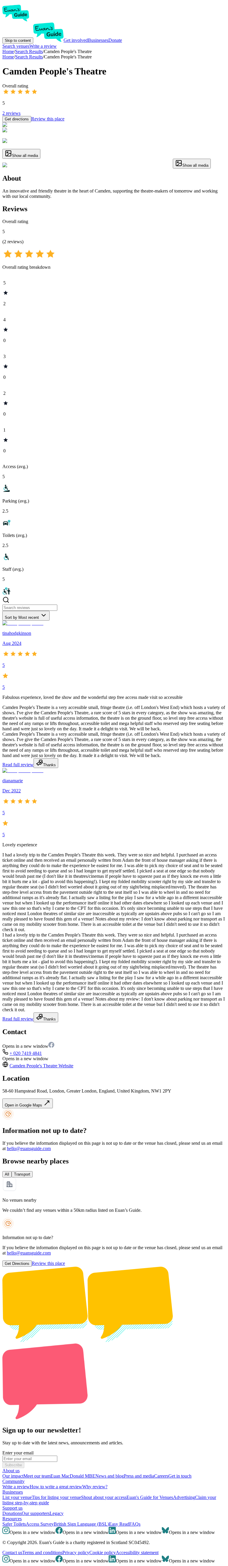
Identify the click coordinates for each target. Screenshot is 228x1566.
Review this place (47, 118)
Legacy (57, 1513)
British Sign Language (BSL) (81, 1524)
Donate (115, 40)
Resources (12, 1518)
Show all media (25, 155)
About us (11, 1470)
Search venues (15, 46)
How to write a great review (56, 1486)
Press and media (139, 1475)
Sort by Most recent (22, 617)
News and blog (109, 1475)
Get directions (17, 119)
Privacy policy (75, 1552)
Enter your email (18, 1452)
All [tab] (7, 1174)
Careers (161, 1475)
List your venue (17, 1497)
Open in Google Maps (24, 1105)
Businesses (98, 40)
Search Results (29, 56)
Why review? (94, 1486)
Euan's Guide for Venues (149, 1497)
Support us (12, 1508)
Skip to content (18, 40)
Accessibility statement (137, 1552)
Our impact (12, 1475)
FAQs (134, 1524)
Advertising (184, 1497)
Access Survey (40, 1524)
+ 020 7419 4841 (26, 1053)
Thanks (49, 765)
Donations (12, 1513)
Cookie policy (102, 1552)
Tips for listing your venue (56, 1497)
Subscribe (13, 1465)
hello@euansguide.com (29, 1148)
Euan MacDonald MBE (72, 1475)
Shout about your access (103, 1497)
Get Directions (17, 1263)
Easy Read (119, 1524)
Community (13, 1481)
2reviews (11, 113)
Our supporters (36, 1513)
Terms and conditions (42, 1552)
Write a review (43, 46)
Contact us (12, 1552)
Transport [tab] (22, 1174)
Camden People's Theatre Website (41, 1065)
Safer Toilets (14, 1524)
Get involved (76, 40)
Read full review (18, 764)
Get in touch (179, 1475)
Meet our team (36, 1475)
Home (8, 56)
